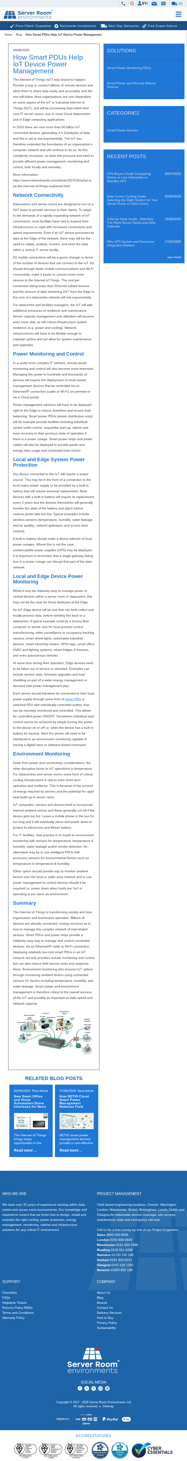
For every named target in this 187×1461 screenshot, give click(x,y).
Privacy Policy (107, 1323)
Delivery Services (109, 1313)
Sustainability (106, 1328)
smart (73, 699)
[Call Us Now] (123, 3)
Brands (102, 1302)
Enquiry (164, 3)
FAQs (6, 1297)
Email (154, 3)
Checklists (9, 1292)
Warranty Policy (13, 1318)
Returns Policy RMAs (17, 1307)
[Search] (132, 3)
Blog (19, 34)
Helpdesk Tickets (14, 1302)
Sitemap (108, 1406)
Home (8, 34)
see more (174, 257)
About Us (103, 1292)
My (143, 3)
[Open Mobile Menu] (178, 14)
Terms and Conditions (18, 1313)
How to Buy (105, 1318)
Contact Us (105, 1307)
